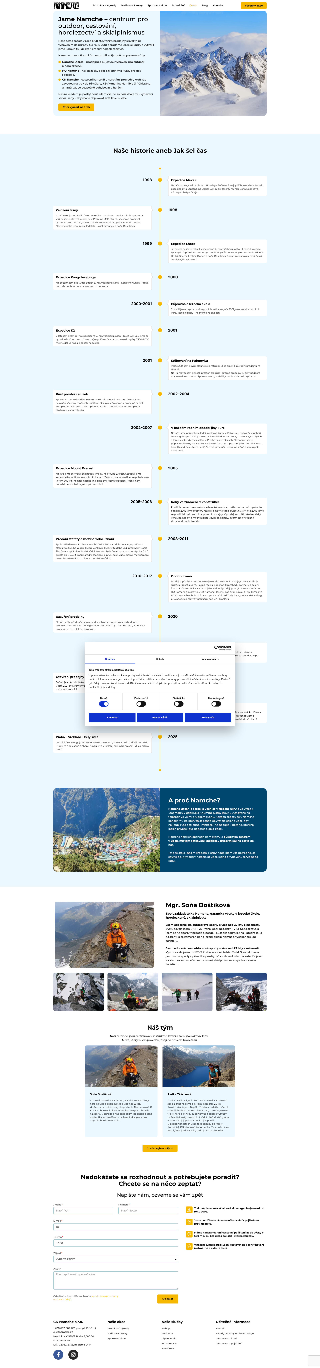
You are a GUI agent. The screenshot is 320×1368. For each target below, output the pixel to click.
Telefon (57, 1236)
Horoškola (168, 1348)
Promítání (178, 5)
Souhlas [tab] (110, 658)
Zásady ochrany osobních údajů (235, 1333)
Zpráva (57, 1268)
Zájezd (57, 1253)
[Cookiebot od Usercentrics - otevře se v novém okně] (216, 648)
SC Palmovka (169, 1343)
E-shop (166, 1328)
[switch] (141, 703)
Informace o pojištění (229, 1343)
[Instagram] (73, 1355)
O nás (193, 5)
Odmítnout (112, 717)
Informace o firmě (227, 1338)
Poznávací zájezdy (104, 5)
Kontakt (218, 5)
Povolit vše (208, 717)
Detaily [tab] (160, 658)
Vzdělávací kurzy (132, 5)
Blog (205, 5)
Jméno (57, 1204)
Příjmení (123, 1204)
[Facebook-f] (58, 1355)
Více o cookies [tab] (210, 658)
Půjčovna (167, 1333)
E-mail (57, 1220)
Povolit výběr (160, 717)
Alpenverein (169, 1338)
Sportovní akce (157, 5)
